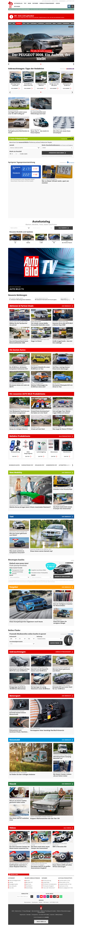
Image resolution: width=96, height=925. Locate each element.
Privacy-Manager (26, 911)
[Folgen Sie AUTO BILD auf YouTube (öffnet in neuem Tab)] (41, 896)
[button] (19, 577)
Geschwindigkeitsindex (16, 641)
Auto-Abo (11, 887)
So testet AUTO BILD (44, 914)
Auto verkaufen (13, 886)
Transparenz (35, 914)
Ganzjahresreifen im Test (65, 884)
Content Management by (41, 917)
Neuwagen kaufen (13, 884)
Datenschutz (18, 911)
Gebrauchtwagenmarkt (15, 880)
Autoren (52, 914)
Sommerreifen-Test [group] (51, 465)
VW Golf (28, 880)
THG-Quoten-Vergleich (48, 886)
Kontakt (28, 914)
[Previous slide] (8, 64)
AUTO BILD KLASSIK (46, 1)
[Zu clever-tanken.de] (70, 162)
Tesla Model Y (29, 886)
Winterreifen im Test (64, 882)
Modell (33, 575)
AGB (13, 911)
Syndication (35, 902)
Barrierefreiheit (36, 911)
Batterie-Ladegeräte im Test (66, 887)
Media (40, 902)
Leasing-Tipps (46, 882)
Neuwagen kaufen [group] (14, 465)
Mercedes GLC (29, 882)
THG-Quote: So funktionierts (50, 884)
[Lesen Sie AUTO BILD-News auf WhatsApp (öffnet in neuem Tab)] (61, 896)
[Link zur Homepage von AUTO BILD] (10, 5)
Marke (11, 575)
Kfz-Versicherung (47, 880)
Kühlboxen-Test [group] (39, 465)
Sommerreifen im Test (64, 880)
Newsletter (55, 1)
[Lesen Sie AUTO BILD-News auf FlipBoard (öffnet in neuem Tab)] (57, 896)
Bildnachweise (59, 914)
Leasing (11, 882)
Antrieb (11, 145)
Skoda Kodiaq (29, 887)
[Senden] (31, 896)
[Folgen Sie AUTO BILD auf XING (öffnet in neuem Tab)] (48, 896)
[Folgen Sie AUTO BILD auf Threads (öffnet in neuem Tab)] (54, 896)
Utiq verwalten (41, 912)
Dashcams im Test (63, 886)
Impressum (22, 914)
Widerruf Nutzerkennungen (64, 911)
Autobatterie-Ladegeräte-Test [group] (67, 465)
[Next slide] (73, 64)
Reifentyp (39, 636)
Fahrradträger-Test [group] (27, 465)
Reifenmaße (12, 636)
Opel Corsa (28, 884)
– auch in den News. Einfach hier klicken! (28, 9)
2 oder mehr (23, 154)
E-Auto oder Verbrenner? (49, 887)
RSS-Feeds (46, 902)
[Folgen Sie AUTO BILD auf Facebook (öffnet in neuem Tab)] (38, 896)
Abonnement (62, 1)
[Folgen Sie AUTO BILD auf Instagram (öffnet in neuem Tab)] (44, 896)
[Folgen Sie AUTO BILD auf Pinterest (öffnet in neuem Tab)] (51, 896)
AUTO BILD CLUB (70, 1)
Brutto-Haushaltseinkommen (57, 145)
